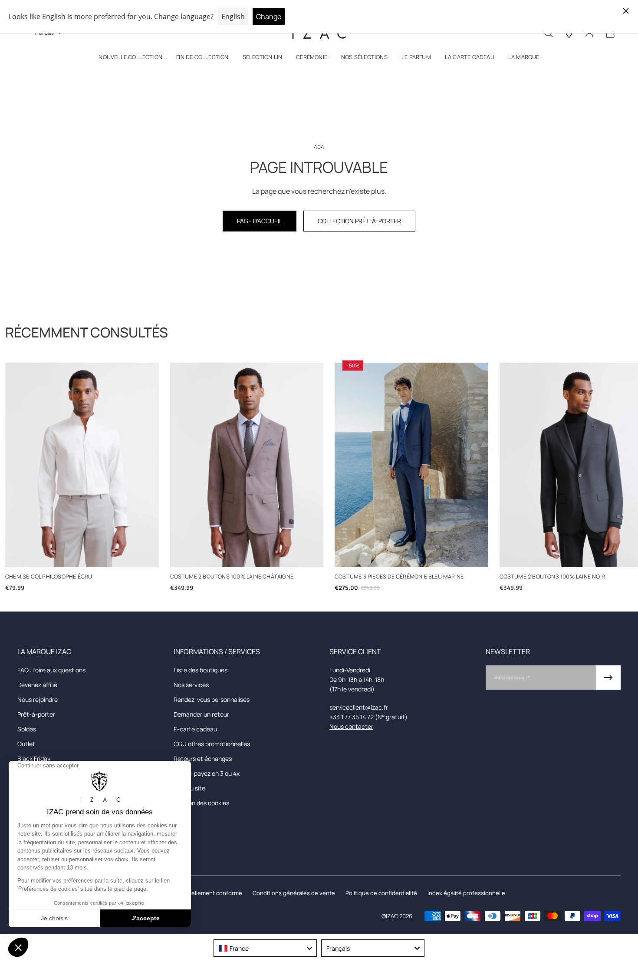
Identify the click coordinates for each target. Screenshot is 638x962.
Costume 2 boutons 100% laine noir (552, 576)
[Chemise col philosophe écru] (82, 465)
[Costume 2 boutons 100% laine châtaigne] (247, 465)
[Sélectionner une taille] (82, 556)
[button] (130, 59)
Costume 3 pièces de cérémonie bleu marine (399, 576)
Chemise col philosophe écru (48, 576)
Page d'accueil (259, 221)
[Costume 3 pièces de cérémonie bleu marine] (411, 465)
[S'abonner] (608, 677)
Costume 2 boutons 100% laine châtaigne (232, 576)
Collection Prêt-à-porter (359, 221)
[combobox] (265, 948)
